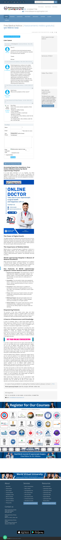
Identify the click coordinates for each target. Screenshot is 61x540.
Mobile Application (47, 486)
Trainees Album (46, 500)
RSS (53, 384)
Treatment (28, 16)
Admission (20, 16)
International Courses (28, 500)
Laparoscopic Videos (47, 488)
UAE (50, 32)
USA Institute (54, 6)
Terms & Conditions (10, 500)
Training (12, 16)
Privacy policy (8, 502)
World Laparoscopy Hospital (15, 538)
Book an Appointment (28, 486)
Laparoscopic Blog (47, 494)
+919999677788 (31, 9)
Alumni (49, 16)
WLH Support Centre (28, 496)
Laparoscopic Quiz (47, 492)
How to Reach (9, 490)
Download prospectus (48, 106)
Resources (35, 16)
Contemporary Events (28, 498)
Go (55, 2)
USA (54, 32)
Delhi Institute (41, 6)
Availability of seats (10, 494)
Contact (7, 20)
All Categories (14, 43)
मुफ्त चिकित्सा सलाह (11, 27)
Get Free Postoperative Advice (13, 163)
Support (43, 16)
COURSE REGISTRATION (30, 503)
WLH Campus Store (28, 492)
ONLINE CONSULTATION (49, 503)
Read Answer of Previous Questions (12, 36)
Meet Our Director (9, 496)
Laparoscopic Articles (47, 490)
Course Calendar (9, 492)
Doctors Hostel (9, 488)
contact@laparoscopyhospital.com (36, 11)
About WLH (8, 486)
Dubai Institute (48, 6)
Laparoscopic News (47, 498)
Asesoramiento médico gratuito (38, 25)
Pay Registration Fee (28, 490)
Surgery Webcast (46, 496)
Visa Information (27, 494)
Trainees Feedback (10, 498)
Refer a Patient (27, 488)
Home (6, 16)
